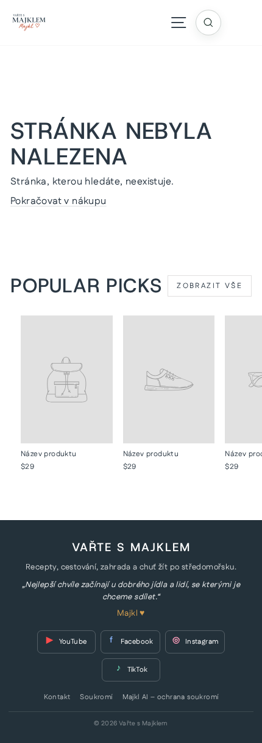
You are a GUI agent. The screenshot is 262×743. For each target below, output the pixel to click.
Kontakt (57, 697)
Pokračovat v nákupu (58, 201)
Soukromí (96, 697)
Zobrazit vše (210, 286)
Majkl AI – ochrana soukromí (170, 697)
